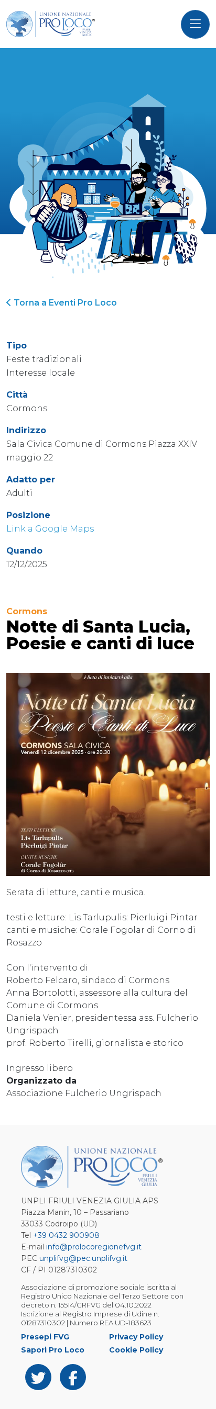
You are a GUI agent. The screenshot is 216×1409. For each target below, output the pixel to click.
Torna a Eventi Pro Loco (64, 303)
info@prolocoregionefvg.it (94, 1247)
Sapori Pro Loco (52, 1350)
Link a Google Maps (50, 529)
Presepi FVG (45, 1337)
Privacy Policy (136, 1337)
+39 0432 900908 (66, 1235)
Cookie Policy (136, 1350)
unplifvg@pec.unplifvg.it (83, 1258)
